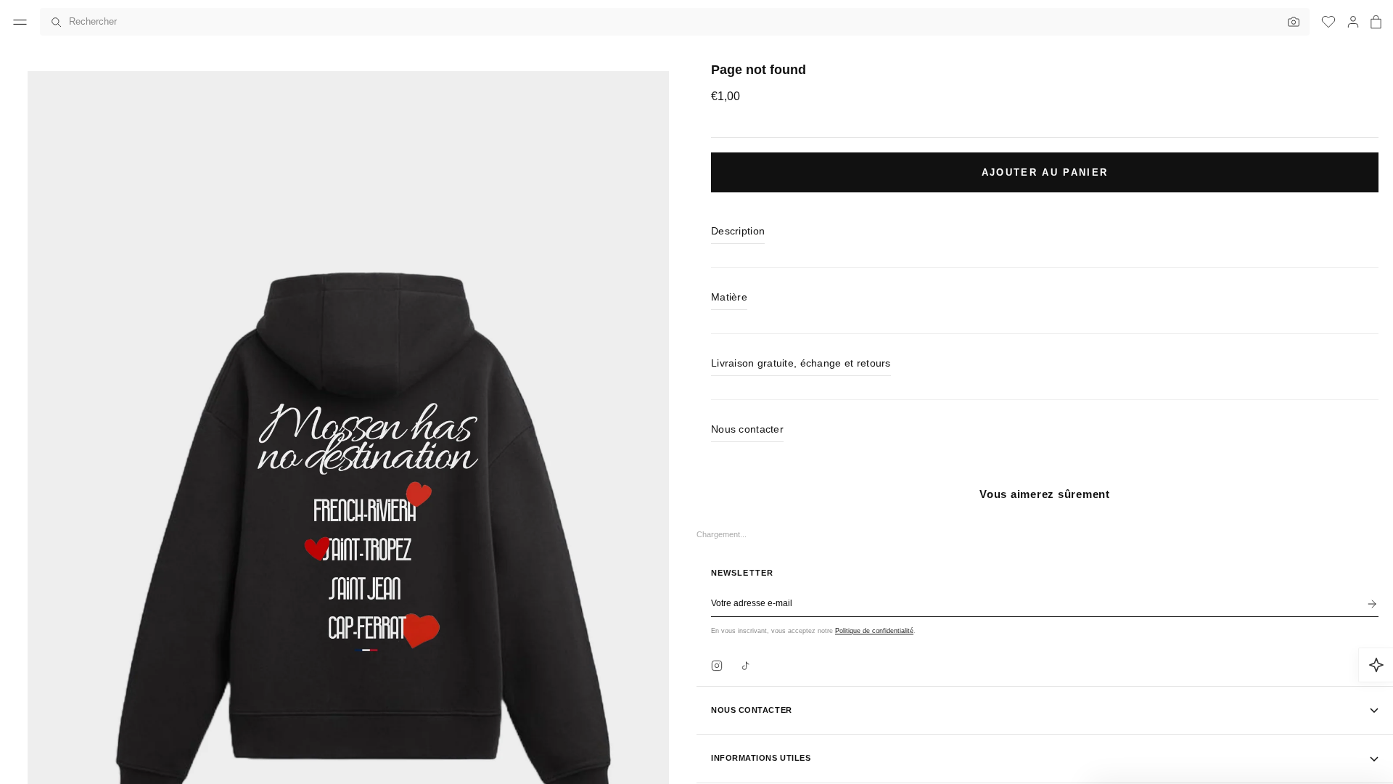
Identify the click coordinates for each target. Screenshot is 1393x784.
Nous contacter (747, 429)
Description (738, 231)
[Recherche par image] (1290, 22)
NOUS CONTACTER (751, 710)
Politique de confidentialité (874, 630)
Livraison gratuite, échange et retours (801, 363)
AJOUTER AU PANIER (1045, 172)
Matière (729, 297)
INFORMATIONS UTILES (760, 758)
